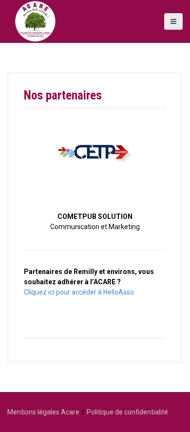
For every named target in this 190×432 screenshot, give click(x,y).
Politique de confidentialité (127, 412)
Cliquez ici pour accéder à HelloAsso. (79, 292)
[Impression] (95, 156)
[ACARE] (35, 21)
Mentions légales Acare (43, 412)
